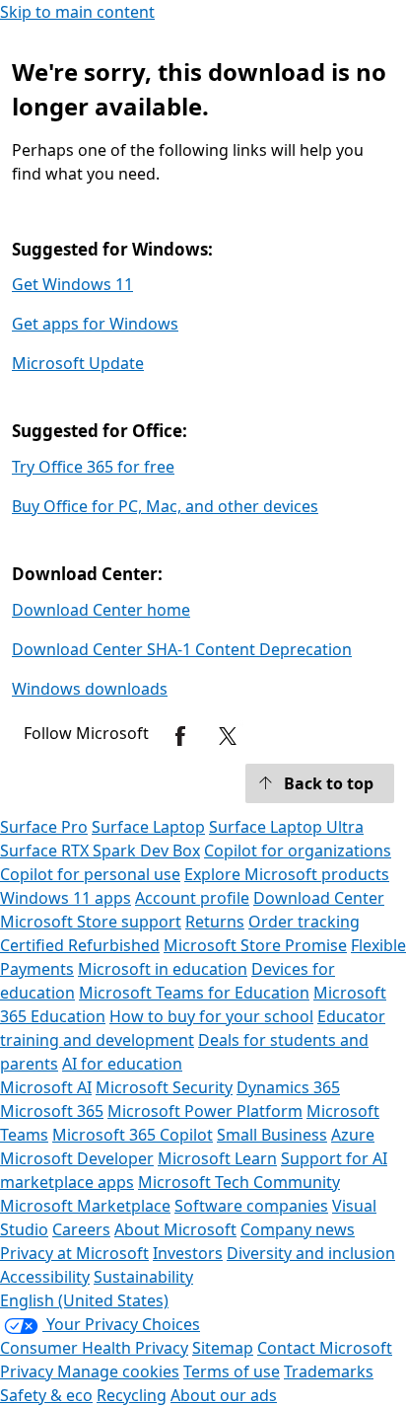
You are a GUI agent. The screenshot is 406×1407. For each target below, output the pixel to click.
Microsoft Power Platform (205, 1111)
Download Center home (101, 610)
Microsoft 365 (51, 1111)
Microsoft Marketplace (85, 1206)
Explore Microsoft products (286, 874)
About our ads (223, 1395)
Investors (188, 1253)
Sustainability (143, 1277)
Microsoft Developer (77, 1158)
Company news (297, 1229)
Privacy (28, 1371)
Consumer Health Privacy (94, 1348)
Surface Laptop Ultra (286, 827)
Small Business (272, 1135)
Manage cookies (118, 1371)
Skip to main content (77, 12)
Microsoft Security (164, 1087)
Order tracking (304, 921)
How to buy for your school (211, 1016)
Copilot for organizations (297, 850)
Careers (81, 1229)
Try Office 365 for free (93, 467)
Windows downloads (90, 689)
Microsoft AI (46, 1087)
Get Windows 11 (72, 284)
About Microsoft (175, 1229)
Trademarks (328, 1371)
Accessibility (45, 1277)
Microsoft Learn (217, 1158)
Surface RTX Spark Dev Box (100, 850)
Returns (214, 921)
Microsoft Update (78, 363)
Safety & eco (46, 1395)
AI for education (122, 1063)
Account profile (192, 898)
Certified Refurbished (80, 945)
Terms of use (231, 1371)
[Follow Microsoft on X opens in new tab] (227, 736)
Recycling (132, 1395)
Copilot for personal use (90, 874)
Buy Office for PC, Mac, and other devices (165, 506)
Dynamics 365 (288, 1087)
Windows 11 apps (65, 898)
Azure (352, 1135)
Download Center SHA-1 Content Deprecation (182, 649)
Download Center (318, 898)
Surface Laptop (148, 827)
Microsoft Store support (90, 921)
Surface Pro (44, 827)
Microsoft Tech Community (239, 1182)
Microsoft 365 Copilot (132, 1135)
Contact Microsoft (324, 1348)
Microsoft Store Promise (255, 945)
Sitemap (222, 1348)
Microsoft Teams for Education (194, 992)
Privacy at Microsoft (74, 1253)
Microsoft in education (162, 969)
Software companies (251, 1206)
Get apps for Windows (95, 323)
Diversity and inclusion (311, 1253)
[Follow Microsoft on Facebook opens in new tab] (180, 736)
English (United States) (84, 1300)
